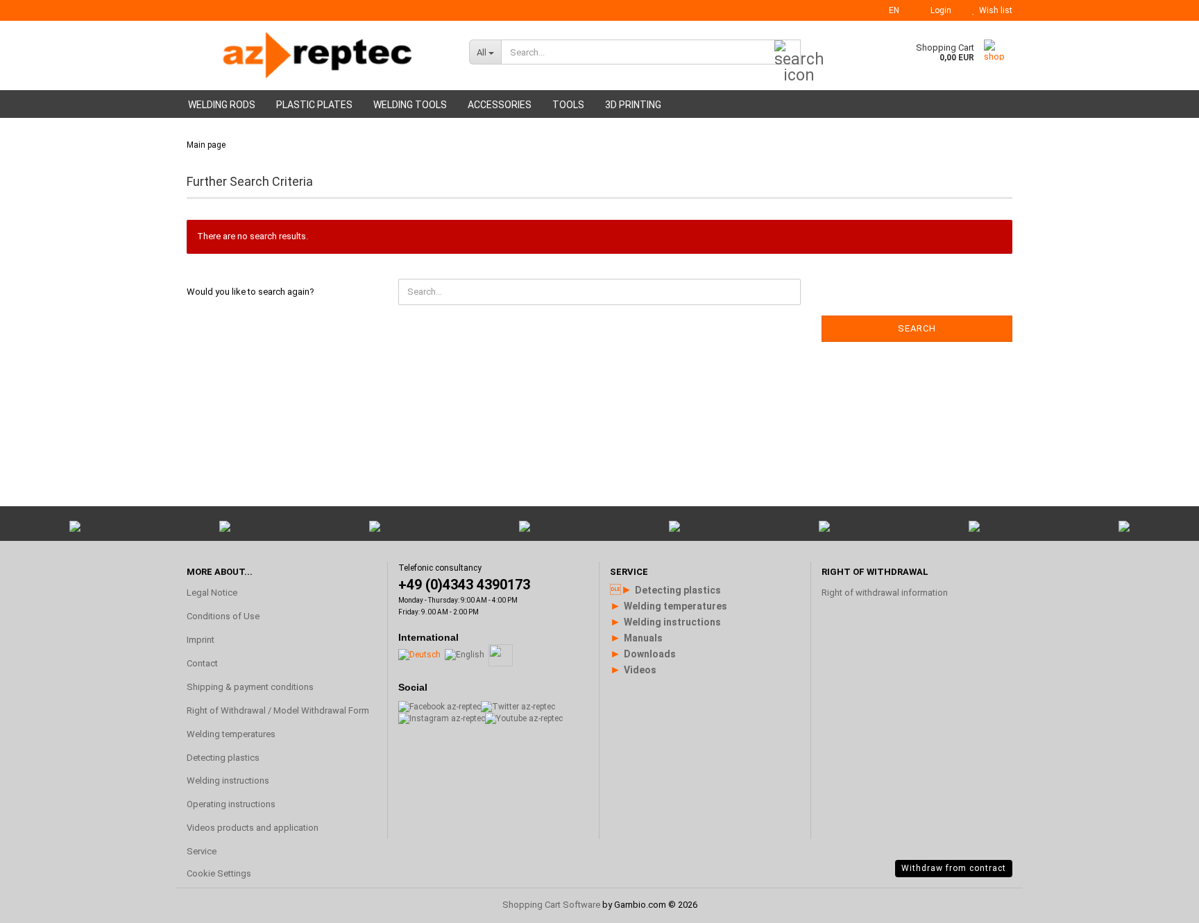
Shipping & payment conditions (250, 687)
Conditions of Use (223, 616)
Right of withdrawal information (885, 592)
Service (201, 851)
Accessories (500, 104)
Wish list (993, 10)
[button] (890, 10)
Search (917, 328)
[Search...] (787, 52)
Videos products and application (252, 827)
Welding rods (221, 104)
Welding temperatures (231, 734)
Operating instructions (231, 804)
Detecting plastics (223, 757)
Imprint (200, 640)
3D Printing (633, 104)
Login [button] (938, 10)
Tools (568, 104)
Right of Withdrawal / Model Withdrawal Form (278, 710)
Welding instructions (228, 780)
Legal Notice (212, 592)
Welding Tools (410, 104)
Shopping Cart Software (551, 904)
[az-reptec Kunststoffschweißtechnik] (317, 55)
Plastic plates (314, 104)
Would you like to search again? (250, 291)
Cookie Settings (219, 873)
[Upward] (1161, 746)
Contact (202, 663)
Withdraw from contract (953, 868)
